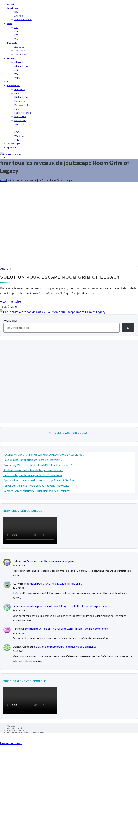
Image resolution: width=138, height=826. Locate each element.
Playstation (20, 101)
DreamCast (20, 120)
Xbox (17, 128)
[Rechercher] (128, 327)
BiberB (17, 606)
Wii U (17, 77)
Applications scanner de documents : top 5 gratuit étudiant (39, 480)
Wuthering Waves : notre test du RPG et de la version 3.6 (37, 465)
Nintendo (11, 58)
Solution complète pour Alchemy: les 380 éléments (65, 646)
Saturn (17, 108)
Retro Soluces (13, 85)
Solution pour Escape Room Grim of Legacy (60, 277)
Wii (16, 74)
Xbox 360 (19, 46)
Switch (17, 70)
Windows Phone (23, 19)
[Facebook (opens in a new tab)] (8, 157)
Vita (16, 39)
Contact (11, 726)
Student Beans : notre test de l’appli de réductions (33, 470)
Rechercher (10, 320)
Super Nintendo (22, 112)
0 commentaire (10, 301)
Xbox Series (20, 54)
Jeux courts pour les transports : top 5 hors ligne (32, 475)
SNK (16, 140)
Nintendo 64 (21, 97)
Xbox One (19, 50)
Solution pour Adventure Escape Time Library (54, 583)
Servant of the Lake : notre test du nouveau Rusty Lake (36, 485)
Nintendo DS (21, 62)
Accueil (10, 4)
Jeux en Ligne (13, 143)
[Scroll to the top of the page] (1, 738)
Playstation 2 (21, 104)
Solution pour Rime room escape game (50, 561)
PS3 (16, 35)
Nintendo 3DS (21, 66)
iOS (16, 11)
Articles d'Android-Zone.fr (69, 433)
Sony (9, 23)
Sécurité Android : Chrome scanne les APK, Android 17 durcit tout (43, 454)
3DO (16, 132)
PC (8, 81)
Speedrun (12, 147)
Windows (19, 136)
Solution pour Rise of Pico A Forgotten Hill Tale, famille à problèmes (68, 606)
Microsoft (12, 42)
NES (16, 93)
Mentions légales (15, 730)
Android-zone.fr (15, 728)
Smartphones (13, 8)
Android (18, 15)
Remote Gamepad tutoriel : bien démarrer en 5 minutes (36, 490)
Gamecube (20, 124)
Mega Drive (20, 116)
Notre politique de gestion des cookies (25, 732)
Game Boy (19, 89)
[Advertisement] (69, 225)
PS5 (16, 27)
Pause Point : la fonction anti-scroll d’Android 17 (32, 459)
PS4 (16, 31)
